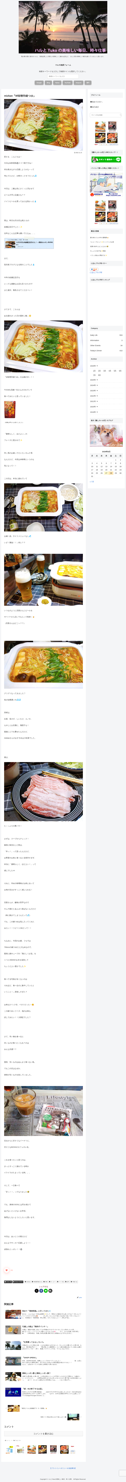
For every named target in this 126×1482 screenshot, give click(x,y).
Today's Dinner (19, 1281)
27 (106, 473)
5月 (115, 371)
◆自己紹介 (94, 107)
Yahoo (57, 83)
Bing (48, 83)
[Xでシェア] (37, 1291)
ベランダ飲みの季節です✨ (98, 255)
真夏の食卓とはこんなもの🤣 (99, 246)
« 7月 (92, 482)
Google (39, 83)
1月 (94, 371)
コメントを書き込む (43, 1433)
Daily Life (8, 1281)
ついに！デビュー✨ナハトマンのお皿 (102, 242)
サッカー (53, 1281)
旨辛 (68, 1281)
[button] (50, 1291)
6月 (120, 371)
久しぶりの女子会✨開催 (98, 251)
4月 (110, 371)
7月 (94, 375)
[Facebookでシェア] (41, 1291)
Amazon (78, 83)
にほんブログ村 (96, 272)
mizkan (28, 1281)
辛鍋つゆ (75, 1281)
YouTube (68, 83)
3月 (104, 371)
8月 (99, 375)
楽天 (88, 82)
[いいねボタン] (6, 1270)
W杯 (46, 1281)
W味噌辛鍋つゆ (38, 1281)
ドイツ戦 (61, 1281)
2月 (99, 371)
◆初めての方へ (96, 102)
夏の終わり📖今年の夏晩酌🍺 (99, 237)
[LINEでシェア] (46, 1291)
